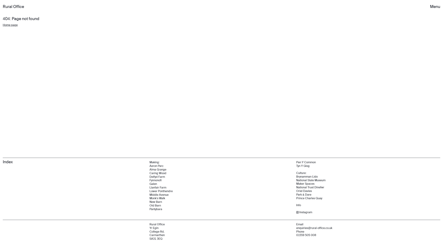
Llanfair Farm (158, 187)
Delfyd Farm (157, 177)
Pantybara (156, 209)
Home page (10, 25)
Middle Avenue (159, 195)
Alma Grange (158, 169)
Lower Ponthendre (161, 191)
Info (298, 205)
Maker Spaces (305, 184)
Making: (155, 162)
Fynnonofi (156, 180)
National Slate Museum (311, 180)
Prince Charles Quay (309, 198)
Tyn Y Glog (303, 166)
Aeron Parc (157, 166)
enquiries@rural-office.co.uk (314, 228)
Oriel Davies (304, 191)
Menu (435, 6)
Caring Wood (158, 173)
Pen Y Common (306, 162)
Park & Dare (303, 194)
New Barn (156, 202)
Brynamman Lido (307, 176)
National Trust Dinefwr (310, 187)
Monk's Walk (157, 198)
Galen (153, 184)
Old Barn (155, 205)
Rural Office (13, 6)
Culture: (301, 173)
